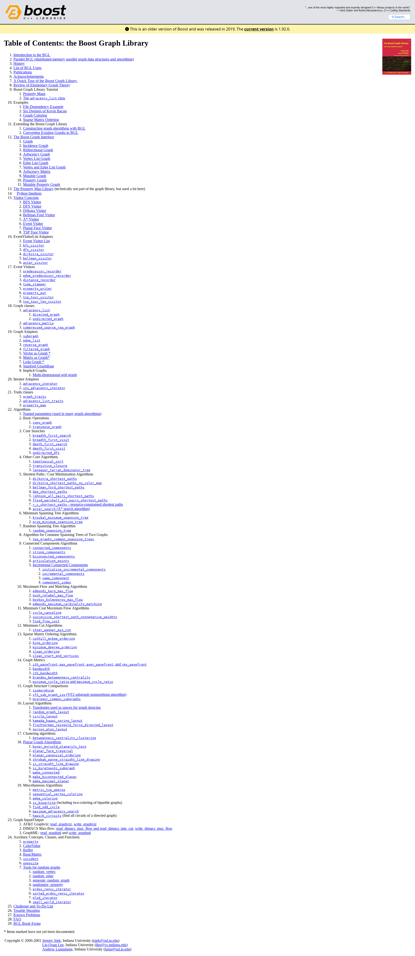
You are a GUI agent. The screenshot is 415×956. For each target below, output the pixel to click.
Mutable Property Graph (41, 184)
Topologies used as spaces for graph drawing (67, 707)
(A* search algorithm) (61, 509)
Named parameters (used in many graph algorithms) (62, 414)
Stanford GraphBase (38, 366)
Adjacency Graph (36, 154)
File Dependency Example (43, 107)
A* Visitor (31, 219)
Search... (400, 17)
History (19, 63)
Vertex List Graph (36, 158)
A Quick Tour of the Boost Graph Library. (45, 81)
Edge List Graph (35, 163)
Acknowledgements (28, 76)
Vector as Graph (36, 353)
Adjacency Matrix (36, 171)
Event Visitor (33, 224)
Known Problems (26, 915)
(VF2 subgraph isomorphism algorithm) (79, 694)
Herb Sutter (346, 10)
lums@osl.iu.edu (117, 949)
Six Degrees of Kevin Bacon (45, 111)
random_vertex (44, 872)
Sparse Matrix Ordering (41, 120)
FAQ (17, 919)
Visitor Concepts (26, 198)
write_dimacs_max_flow (153, 828)
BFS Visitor (32, 202)
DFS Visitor (32, 206)
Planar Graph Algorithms (42, 742)
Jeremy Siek (51, 940)
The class (44, 98)
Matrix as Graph (35, 357)
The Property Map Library (33, 189)
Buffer (28, 850)
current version (259, 29)
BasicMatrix (32, 854)
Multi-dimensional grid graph (55, 375)
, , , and (90, 664)
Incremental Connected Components (60, 565)
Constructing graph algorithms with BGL (54, 128)
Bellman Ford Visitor (39, 215)
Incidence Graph (35, 146)
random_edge (43, 876)
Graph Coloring (35, 115)
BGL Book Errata (27, 923)
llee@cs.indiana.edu (111, 945)
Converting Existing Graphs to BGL (50, 133)
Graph (28, 141)
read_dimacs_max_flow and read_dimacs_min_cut (94, 828)
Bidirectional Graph (38, 150)
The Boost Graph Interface (33, 137)
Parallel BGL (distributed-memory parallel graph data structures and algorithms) (73, 59)
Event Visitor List (36, 241)
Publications (22, 72)
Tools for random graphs (41, 867)
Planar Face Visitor (37, 228)
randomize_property (48, 885)
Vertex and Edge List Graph (44, 167)
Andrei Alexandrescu (371, 10)
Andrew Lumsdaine (57, 949)
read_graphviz (61, 824)
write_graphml (80, 833)
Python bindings (29, 193)
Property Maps (34, 94)
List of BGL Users (27, 68)
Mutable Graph (34, 176)
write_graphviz (85, 824)
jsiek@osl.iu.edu (105, 940)
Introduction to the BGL (31, 55)
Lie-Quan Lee (53, 945)
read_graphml (50, 833)
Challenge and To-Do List (33, 906)
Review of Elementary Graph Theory (41, 85)
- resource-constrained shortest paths (78, 504)
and (73, 681)
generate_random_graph (51, 880)
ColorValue (31, 846)
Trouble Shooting (26, 910)
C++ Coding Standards (397, 10)
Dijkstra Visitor (34, 211)
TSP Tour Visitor (36, 232)
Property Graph (35, 180)
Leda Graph (32, 362)
